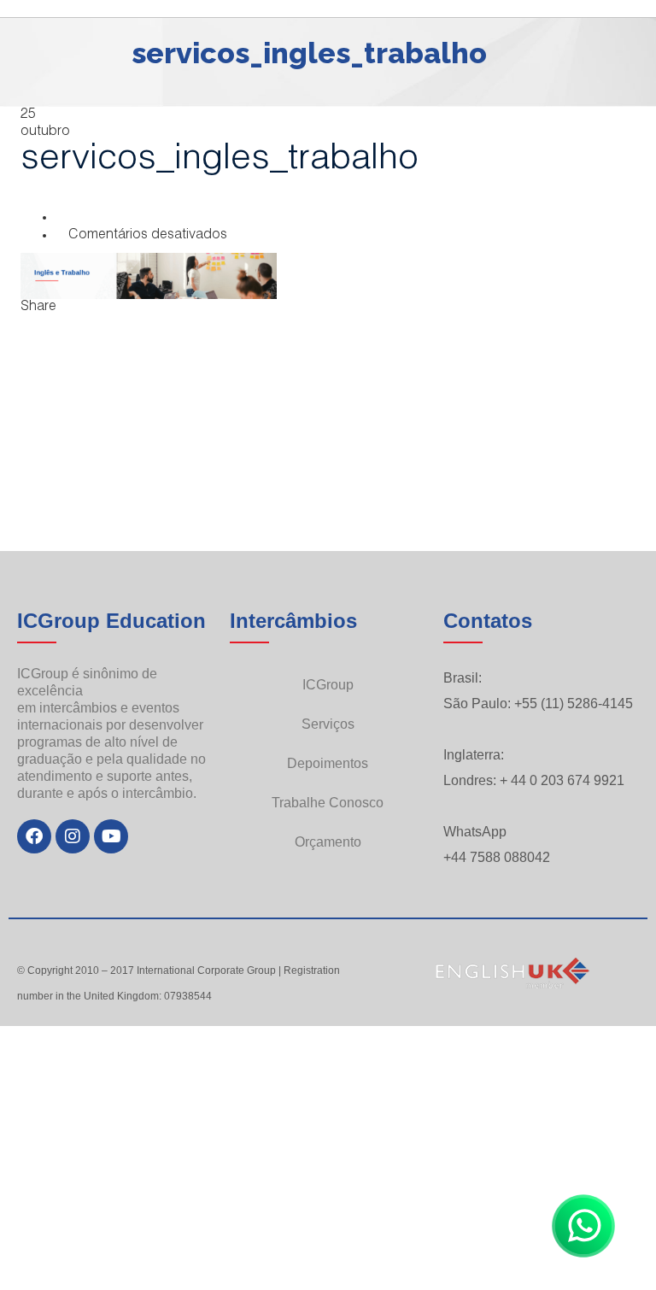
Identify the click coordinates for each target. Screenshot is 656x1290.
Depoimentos (327, 763)
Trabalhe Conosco (328, 802)
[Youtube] (111, 836)
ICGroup (328, 684)
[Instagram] (73, 836)
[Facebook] (34, 836)
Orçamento (328, 842)
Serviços (328, 724)
